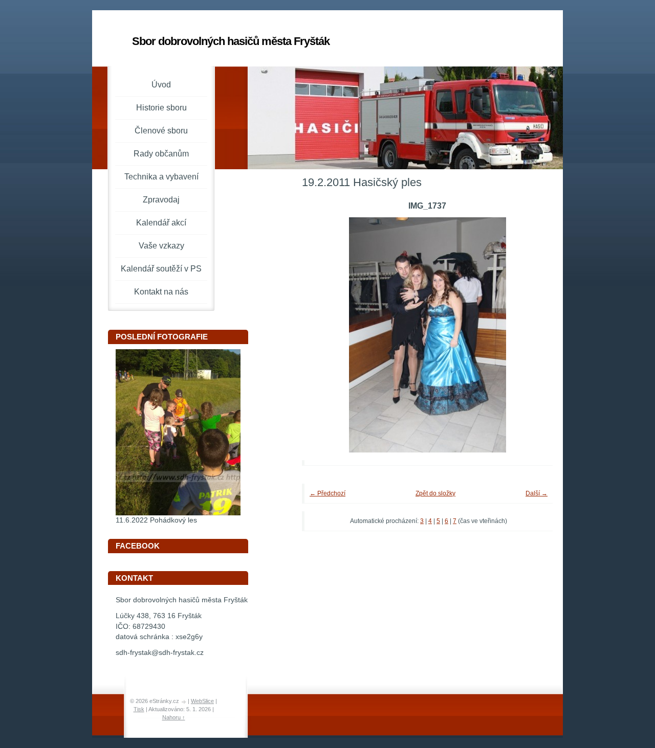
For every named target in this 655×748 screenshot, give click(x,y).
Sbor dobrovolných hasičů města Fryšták (231, 41)
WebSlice (202, 701)
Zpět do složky (435, 493)
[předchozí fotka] (323, 334)
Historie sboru (161, 107)
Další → (537, 493)
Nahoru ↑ (173, 717)
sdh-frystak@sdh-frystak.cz (160, 652)
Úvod (161, 84)
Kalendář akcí (161, 222)
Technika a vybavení (161, 176)
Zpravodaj (161, 199)
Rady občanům (161, 153)
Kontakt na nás (161, 291)
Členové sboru (161, 130)
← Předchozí (327, 493)
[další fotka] (530, 334)
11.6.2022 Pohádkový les (156, 520)
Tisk (139, 709)
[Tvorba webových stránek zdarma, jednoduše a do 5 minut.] (184, 701)
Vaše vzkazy (161, 245)
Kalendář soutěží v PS (161, 268)
